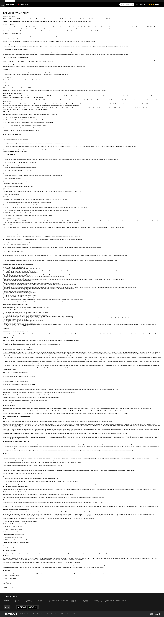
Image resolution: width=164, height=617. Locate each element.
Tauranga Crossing (109, 600)
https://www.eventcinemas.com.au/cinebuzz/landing (26, 521)
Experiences (51, 0)
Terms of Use (66, 613)
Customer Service (40, 613)
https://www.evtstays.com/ (16, 526)
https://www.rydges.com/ (17, 529)
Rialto (34, 0)
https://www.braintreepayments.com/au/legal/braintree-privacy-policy (57, 394)
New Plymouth (41, 601)
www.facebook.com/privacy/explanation (63, 367)
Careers (56, 613)
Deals (39, 0)
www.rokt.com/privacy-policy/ (64, 355)
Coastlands (29, 600)
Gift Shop (49, 613)
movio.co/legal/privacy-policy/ (101, 359)
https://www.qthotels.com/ (20, 534)
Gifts (45, 0)
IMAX (17, 0)
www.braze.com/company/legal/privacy (30, 363)
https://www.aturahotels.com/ (17, 531)
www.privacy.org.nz (99, 567)
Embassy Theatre (30, 601)
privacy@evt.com (81, 66)
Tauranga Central (98, 601)
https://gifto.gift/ (10, 547)
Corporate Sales (73, 613)
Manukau (40, 600)
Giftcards (52, 613)
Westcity (107, 601)
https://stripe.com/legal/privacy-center (39, 400)
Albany (5, 601)
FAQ (45, 613)
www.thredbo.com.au (47, 222)
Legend (77, 613)
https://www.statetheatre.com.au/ (19, 539)
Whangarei (118, 601)
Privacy (34, 613)
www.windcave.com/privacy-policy (51, 397)
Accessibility (61, 613)
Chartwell (17, 601)
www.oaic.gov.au (103, 565)
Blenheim (17, 600)
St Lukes (96, 600)
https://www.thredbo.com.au (15, 537)
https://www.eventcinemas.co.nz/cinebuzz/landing (28, 523)
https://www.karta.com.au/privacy (37, 402)
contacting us (25, 28)
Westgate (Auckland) (121, 600)
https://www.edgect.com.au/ (25, 542)
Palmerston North (64, 600)
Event (9, 0)
